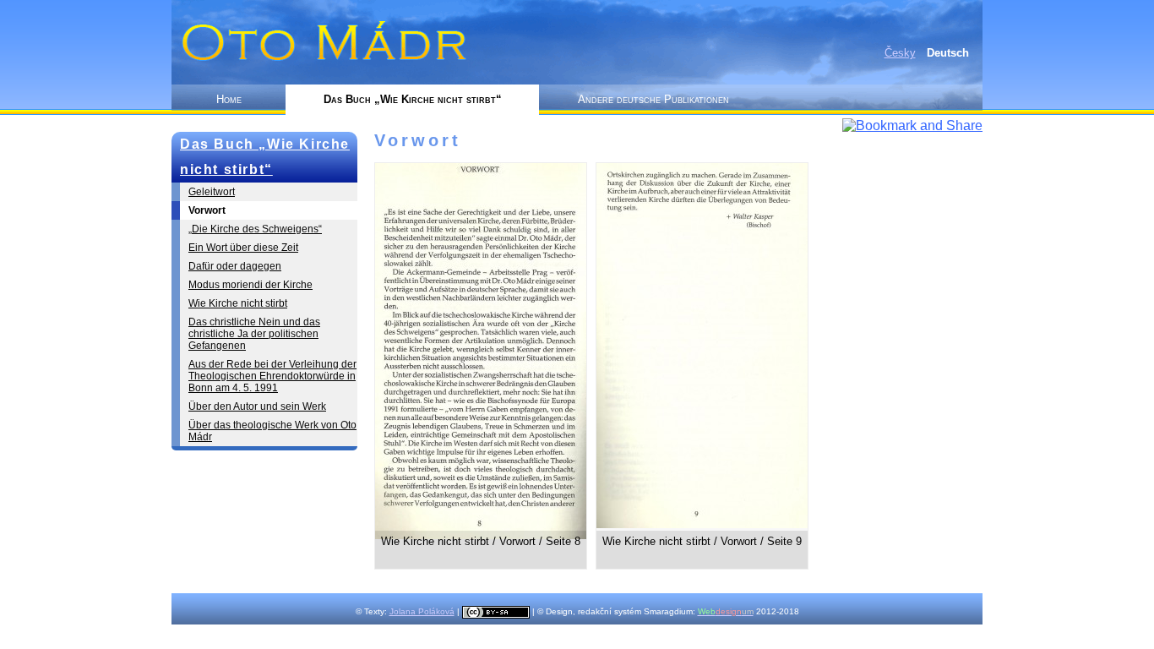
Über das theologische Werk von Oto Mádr (272, 431)
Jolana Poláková (422, 611)
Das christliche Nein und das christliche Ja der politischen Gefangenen (254, 334)
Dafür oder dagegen (234, 266)
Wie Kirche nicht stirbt (237, 303)
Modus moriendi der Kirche (250, 285)
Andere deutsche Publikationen (653, 99)
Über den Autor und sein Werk (257, 406)
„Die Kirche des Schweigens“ (255, 229)
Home (229, 99)
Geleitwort (211, 192)
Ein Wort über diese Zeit (243, 248)
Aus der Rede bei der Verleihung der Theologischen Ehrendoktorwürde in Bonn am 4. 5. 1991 (272, 376)
